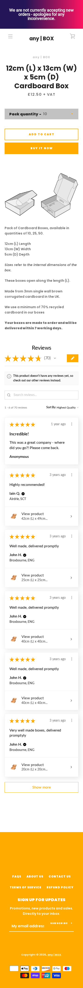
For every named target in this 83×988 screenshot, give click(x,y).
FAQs (16, 876)
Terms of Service (25, 887)
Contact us (60, 876)
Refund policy (60, 887)
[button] (55, 358)
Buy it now (41, 148)
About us (35, 876)
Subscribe (59, 923)
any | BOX (41, 39)
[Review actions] (71, 424)
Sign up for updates (41, 899)
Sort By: (51, 407)
